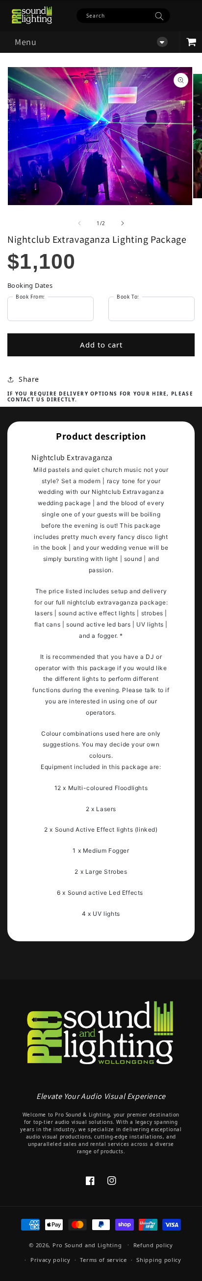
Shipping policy (158, 1259)
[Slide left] (79, 223)
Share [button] (29, 379)
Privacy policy (50, 1259)
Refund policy (153, 1245)
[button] (89, 42)
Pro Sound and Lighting (87, 1244)
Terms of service (103, 1259)
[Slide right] (122, 223)
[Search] (159, 16)
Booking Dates (29, 285)
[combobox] (123, 15)
